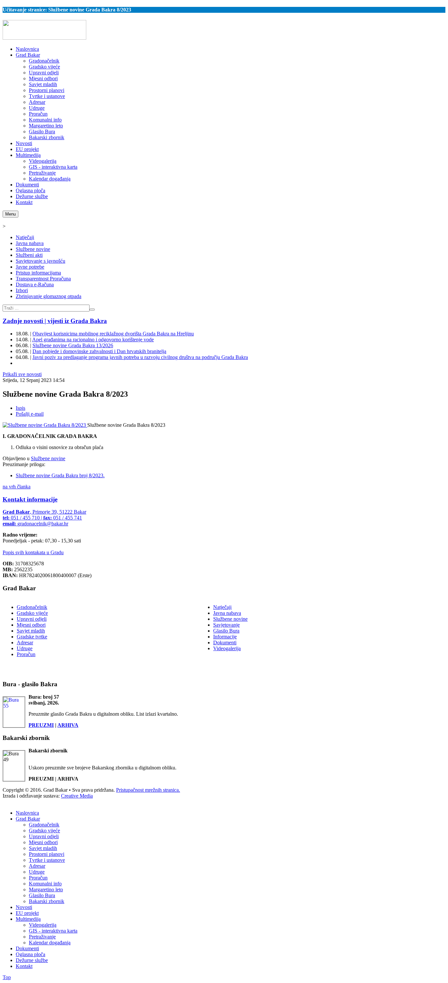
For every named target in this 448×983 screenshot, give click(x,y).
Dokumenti (224, 642)
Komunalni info (45, 883)
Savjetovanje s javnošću (40, 261)
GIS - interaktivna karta (53, 931)
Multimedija (28, 919)
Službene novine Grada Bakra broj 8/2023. (60, 475)
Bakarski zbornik (46, 901)
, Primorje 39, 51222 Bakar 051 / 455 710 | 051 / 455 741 (44, 517)
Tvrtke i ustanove (47, 860)
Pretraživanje (42, 936)
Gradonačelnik (32, 607)
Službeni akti (29, 255)
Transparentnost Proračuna (43, 278)
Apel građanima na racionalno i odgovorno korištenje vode (93, 339)
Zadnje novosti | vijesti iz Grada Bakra (55, 320)
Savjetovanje (226, 625)
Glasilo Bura (226, 630)
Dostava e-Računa (35, 284)
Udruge (24, 648)
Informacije (225, 636)
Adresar (25, 642)
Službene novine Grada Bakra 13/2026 (72, 345)
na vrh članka (17, 486)
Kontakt (24, 966)
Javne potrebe (30, 267)
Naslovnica (27, 813)
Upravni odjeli (32, 619)
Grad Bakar (28, 819)
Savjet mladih (31, 630)
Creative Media (77, 796)
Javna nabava (30, 243)
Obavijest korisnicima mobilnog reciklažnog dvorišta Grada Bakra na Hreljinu (113, 333)
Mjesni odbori (31, 625)
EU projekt (27, 913)
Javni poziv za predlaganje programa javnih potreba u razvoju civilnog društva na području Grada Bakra (140, 357)
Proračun (26, 654)
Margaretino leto (46, 889)
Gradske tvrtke (32, 636)
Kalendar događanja (50, 942)
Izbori (22, 290)
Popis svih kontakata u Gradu (33, 552)
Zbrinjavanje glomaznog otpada (48, 296)
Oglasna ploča (30, 954)
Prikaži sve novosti (22, 374)
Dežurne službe (32, 960)
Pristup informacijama (38, 272)
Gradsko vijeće (32, 613)
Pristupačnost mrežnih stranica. (148, 790)
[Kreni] (92, 310)
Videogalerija (227, 648)
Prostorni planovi (46, 854)
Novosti (24, 907)
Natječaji (25, 237)
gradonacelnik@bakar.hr (42, 523)
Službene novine (33, 249)
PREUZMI (41, 725)
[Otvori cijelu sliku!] (45, 425)
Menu (10, 214)
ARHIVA (67, 725)
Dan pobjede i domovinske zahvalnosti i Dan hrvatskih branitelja (99, 351)
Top (7, 977)
